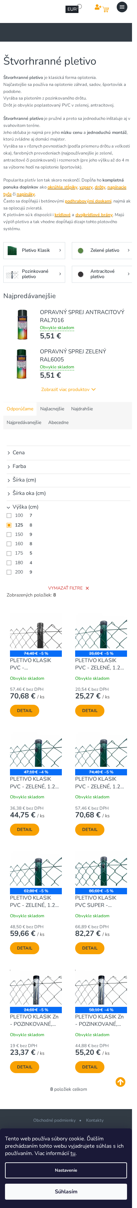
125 (23, 525)
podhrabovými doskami (88, 201)
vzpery (86, 187)
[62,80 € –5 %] (36, 868)
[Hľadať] (78, 7)
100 (23, 515)
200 (23, 572)
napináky (26, 194)
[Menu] (122, 7)
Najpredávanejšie (24, 422)
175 (23, 553)
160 (23, 544)
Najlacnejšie (52, 409)
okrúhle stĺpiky (62, 187)
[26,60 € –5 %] (101, 630)
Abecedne (58, 422)
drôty (100, 187)
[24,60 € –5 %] (36, 987)
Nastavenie (66, 1170)
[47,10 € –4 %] (36, 749)
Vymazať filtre (65, 588)
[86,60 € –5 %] (101, 868)
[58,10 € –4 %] (101, 987)
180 (23, 563)
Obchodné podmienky (54, 1120)
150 (23, 534)
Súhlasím (66, 1191)
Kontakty (95, 1120)
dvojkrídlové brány (94, 215)
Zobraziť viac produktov (65, 389)
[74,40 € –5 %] (36, 630)
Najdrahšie (82, 409)
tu (72, 1153)
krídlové (62, 215)
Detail (24, 711)
